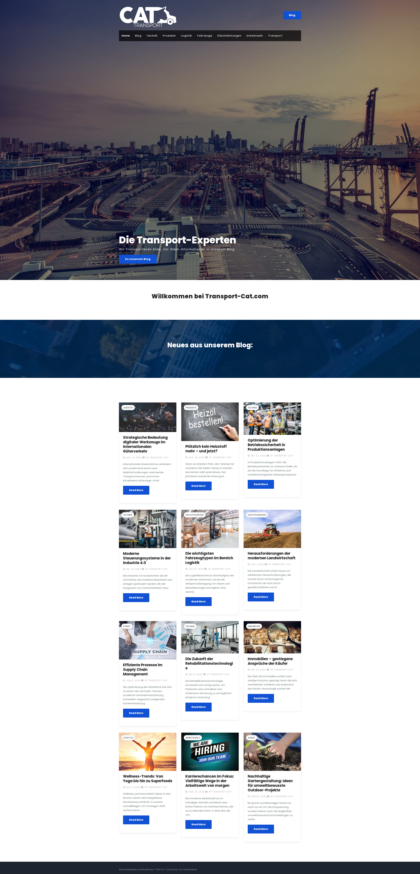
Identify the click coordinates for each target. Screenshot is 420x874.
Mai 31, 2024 (195, 674)
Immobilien (254, 626)
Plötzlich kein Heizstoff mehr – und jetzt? (206, 449)
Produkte (169, 36)
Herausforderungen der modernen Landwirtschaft (271, 556)
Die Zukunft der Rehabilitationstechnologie (209, 663)
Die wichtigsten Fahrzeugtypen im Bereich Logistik (209, 558)
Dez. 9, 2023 (133, 787)
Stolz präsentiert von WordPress (136, 869)
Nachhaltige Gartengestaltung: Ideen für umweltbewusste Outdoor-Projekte (270, 783)
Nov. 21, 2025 (133, 457)
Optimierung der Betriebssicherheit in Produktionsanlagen (266, 445)
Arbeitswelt (254, 36)
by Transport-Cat (157, 457)
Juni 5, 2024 (133, 680)
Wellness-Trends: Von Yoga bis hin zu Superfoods (147, 778)
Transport (275, 36)
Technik (152, 36)
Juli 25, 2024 (195, 568)
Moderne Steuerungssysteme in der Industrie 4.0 (147, 558)
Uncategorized (195, 515)
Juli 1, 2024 (257, 564)
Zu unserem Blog (138, 259)
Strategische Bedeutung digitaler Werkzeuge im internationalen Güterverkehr (145, 444)
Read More (136, 490)
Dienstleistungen (229, 36)
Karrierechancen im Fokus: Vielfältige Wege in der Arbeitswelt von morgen (209, 781)
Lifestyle (128, 737)
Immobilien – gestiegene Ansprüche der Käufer (270, 661)
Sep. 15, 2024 (133, 569)
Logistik (186, 36)
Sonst (127, 626)
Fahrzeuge (204, 36)
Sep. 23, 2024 (258, 455)
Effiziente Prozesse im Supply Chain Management (142, 669)
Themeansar (190, 869)
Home (126, 36)
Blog (292, 15)
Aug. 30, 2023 (196, 791)
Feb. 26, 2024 (258, 669)
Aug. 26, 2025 (196, 457)
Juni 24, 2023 (258, 796)
